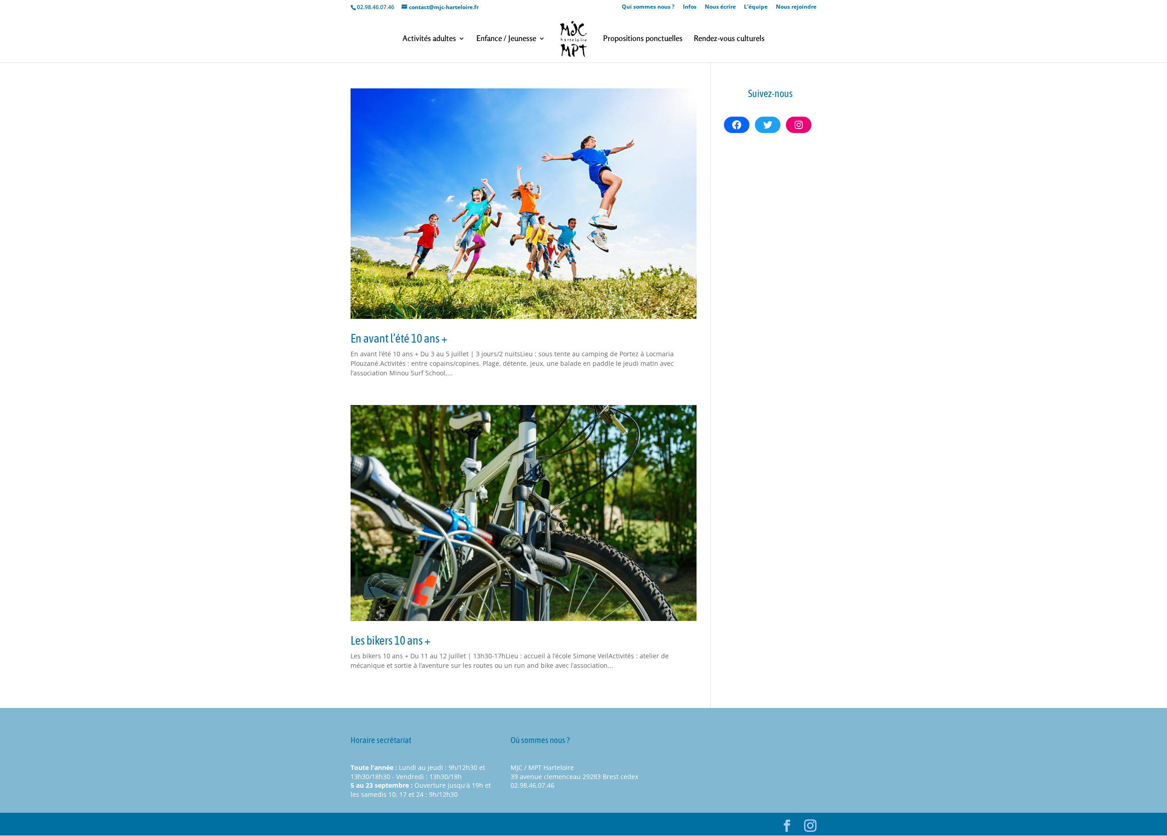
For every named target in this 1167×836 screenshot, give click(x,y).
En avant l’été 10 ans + (399, 338)
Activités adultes (429, 39)
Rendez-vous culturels (729, 39)
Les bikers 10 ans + (391, 640)
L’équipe (756, 7)
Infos (690, 7)
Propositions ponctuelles (642, 39)
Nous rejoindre (796, 7)
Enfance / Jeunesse (506, 39)
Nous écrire (720, 7)
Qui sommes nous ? (648, 7)
